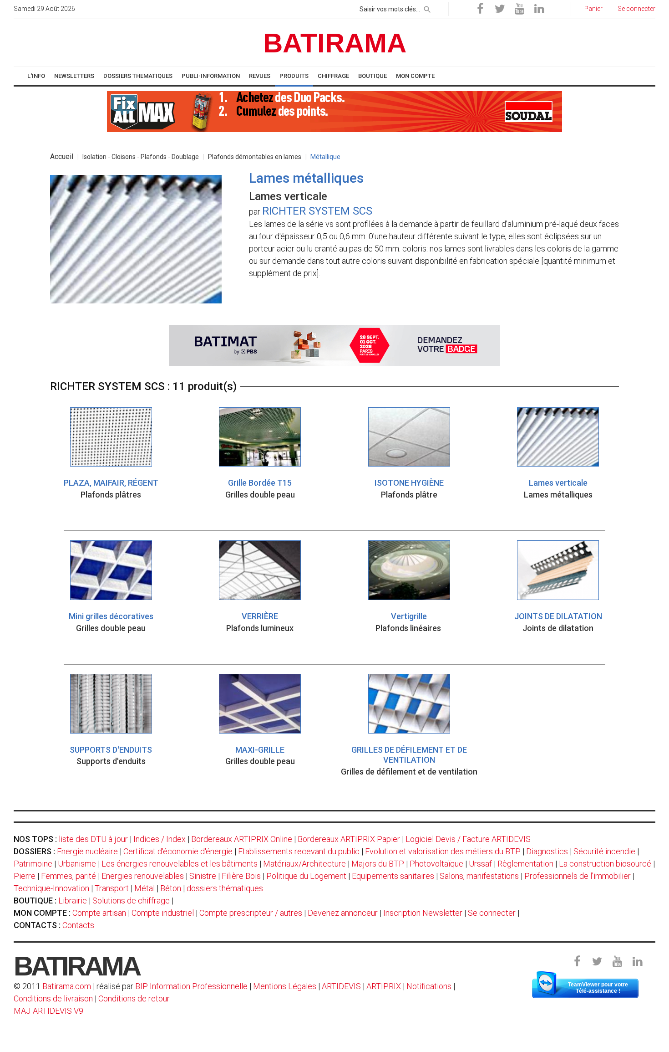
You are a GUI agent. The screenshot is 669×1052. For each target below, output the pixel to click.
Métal (144, 888)
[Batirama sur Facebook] (480, 9)
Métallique (325, 156)
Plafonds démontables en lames (254, 156)
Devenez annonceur (343, 913)
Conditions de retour (134, 998)
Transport (112, 888)
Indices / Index (159, 839)
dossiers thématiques (225, 888)
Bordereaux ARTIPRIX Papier (349, 839)
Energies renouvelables (142, 876)
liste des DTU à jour (93, 839)
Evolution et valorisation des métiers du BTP (443, 851)
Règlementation (525, 863)
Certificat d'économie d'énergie (178, 851)
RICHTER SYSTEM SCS (317, 211)
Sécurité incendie (604, 851)
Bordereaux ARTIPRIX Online (241, 839)
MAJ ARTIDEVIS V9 (48, 1011)
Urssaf (480, 863)
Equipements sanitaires (393, 876)
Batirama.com (66, 986)
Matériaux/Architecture (304, 863)
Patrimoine (33, 863)
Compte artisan (99, 913)
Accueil (61, 156)
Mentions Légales (284, 986)
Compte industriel (163, 913)
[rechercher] (427, 8)
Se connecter (492, 913)
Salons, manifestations (479, 876)
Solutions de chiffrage (131, 900)
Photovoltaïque (436, 863)
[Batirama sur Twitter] (500, 9)
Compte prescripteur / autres (250, 913)
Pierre (24, 876)
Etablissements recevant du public (299, 851)
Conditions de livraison (53, 998)
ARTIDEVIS (341, 986)
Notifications (429, 986)
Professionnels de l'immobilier (577, 876)
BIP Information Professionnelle (191, 986)
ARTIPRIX (383, 986)
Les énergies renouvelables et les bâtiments (179, 863)
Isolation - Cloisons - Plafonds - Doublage (140, 156)
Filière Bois (241, 876)
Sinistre (202, 876)
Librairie (72, 900)
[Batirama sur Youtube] (519, 9)
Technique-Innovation (51, 888)
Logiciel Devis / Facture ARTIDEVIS (468, 839)
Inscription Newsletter (422, 913)
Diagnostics (547, 851)
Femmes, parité (68, 876)
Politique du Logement (306, 876)
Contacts (78, 925)
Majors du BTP (377, 863)
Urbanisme (77, 863)
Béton (170, 888)
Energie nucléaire (87, 851)
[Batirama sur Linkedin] (539, 9)
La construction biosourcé (605, 863)
